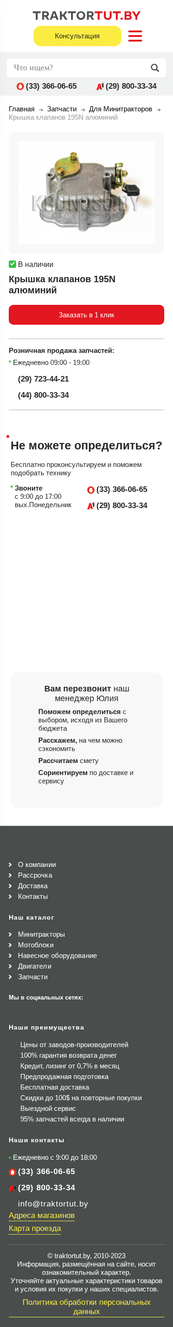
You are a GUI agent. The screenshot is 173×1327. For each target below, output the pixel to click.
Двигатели (34, 966)
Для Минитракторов (120, 109)
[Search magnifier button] (157, 67)
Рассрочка (35, 875)
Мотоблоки (36, 945)
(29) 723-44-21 (43, 379)
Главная (22, 109)
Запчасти (62, 109)
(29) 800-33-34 (131, 86)
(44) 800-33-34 (43, 395)
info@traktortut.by (53, 1204)
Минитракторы (41, 934)
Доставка (33, 886)
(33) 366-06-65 (51, 86)
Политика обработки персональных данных (87, 1307)
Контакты (33, 896)
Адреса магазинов (42, 1215)
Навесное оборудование (57, 955)
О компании (37, 864)
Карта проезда (35, 1228)
